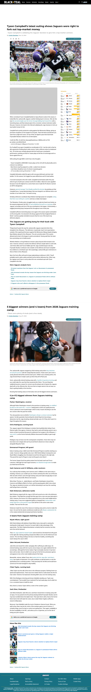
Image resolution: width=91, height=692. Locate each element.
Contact (46, 679)
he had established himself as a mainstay (40, 204)
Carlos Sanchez (13, 35)
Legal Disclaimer (14, 684)
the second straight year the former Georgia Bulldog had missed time (32, 121)
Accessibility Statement (32, 684)
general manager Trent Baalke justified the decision (30, 189)
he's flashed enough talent (43, 462)
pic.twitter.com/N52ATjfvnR (18, 142)
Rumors (28, 2)
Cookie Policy (77, 681)
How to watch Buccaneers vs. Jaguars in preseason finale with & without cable (33, 277)
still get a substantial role (49, 510)
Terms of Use (62, 681)
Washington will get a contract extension (40, 415)
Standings (41, 2)
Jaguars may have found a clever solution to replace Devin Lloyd (30, 281)
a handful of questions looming (45, 380)
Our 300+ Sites (62, 679)
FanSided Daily (14, 681)
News (23, 2)
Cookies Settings (63, 684)
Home (11, 294)
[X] (82, 2)
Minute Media (10, 688)
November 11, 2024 (30, 171)
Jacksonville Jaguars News (22, 294)
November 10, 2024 (33, 144)
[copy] (19, 39)
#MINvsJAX (41, 140)
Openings (28, 679)
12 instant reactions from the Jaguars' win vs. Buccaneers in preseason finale (32, 269)
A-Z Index (47, 684)
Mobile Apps (77, 679)
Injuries (52, 2)
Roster (46, 2)
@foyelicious (34, 140)
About (11, 679)
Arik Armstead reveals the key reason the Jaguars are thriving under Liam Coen (33, 273)
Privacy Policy (48, 681)
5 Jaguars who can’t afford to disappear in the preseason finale (30, 283)
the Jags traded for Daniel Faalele (23, 532)
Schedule (34, 2)
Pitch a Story (28, 681)
